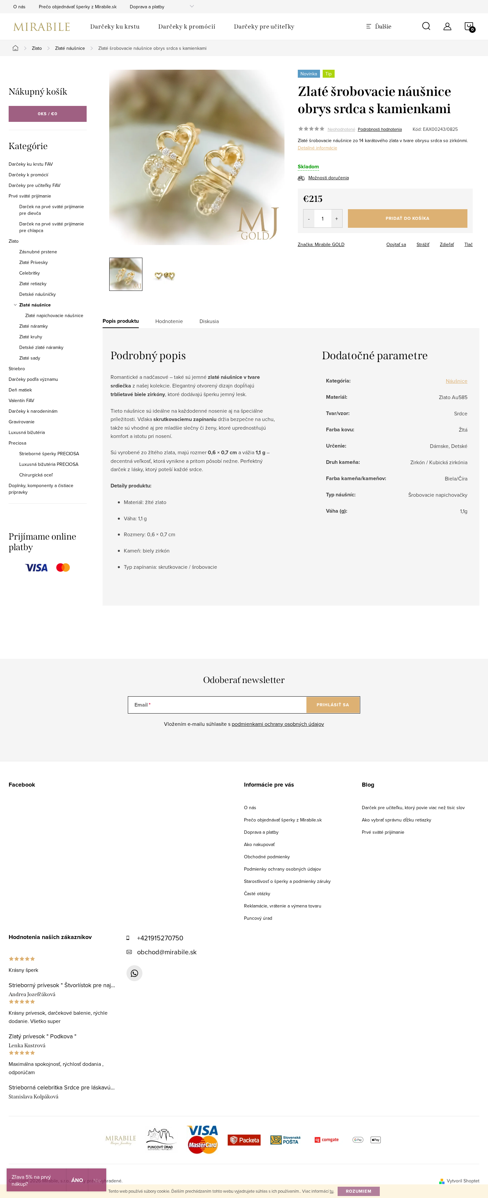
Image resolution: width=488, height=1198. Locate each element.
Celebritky (29, 273)
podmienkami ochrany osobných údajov (278, 723)
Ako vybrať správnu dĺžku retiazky (396, 819)
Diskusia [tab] (209, 321)
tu (331, 1191)
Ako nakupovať (259, 844)
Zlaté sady (29, 358)
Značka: (321, 244)
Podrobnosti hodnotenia (380, 129)
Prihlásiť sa (333, 705)
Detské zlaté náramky (41, 347)
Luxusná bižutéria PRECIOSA (48, 464)
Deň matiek (20, 389)
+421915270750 (160, 938)
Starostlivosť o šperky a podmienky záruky (287, 881)
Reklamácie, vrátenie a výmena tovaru (282, 905)
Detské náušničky (37, 294)
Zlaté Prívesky (33, 262)
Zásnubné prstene (38, 251)
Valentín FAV (21, 400)
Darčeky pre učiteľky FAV (34, 185)
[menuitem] (115, 26)
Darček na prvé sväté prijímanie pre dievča (51, 209)
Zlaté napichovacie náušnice (54, 315)
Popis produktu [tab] (121, 321)
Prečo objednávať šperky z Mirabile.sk (78, 6)
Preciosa (17, 443)
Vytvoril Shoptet (463, 1180)
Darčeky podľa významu (33, 379)
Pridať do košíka (408, 218)
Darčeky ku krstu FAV (31, 164)
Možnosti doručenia (328, 177)
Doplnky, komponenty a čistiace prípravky (41, 488)
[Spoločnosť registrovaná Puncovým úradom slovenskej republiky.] (161, 1139)
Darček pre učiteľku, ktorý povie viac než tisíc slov (413, 807)
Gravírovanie (22, 421)
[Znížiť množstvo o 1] (308, 218)
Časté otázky (257, 893)
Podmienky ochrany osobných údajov (282, 869)
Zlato (14, 241)
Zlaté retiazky (32, 283)
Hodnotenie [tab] (169, 321)
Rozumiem (358, 1191)
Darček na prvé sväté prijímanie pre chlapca (51, 227)
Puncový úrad (258, 918)
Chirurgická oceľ (36, 474)
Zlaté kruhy (30, 336)
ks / (47, 114)
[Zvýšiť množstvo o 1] (336, 218)
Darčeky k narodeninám (33, 411)
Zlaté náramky (33, 326)
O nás (19, 6)
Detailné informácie (317, 147)
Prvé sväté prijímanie (30, 196)
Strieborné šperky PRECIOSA (49, 453)
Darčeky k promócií (28, 174)
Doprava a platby (147, 6)
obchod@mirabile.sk (167, 952)
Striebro (17, 368)
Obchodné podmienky (267, 856)
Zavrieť (344, 242)
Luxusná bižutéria (27, 432)
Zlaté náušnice (35, 304)
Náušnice (456, 381)
